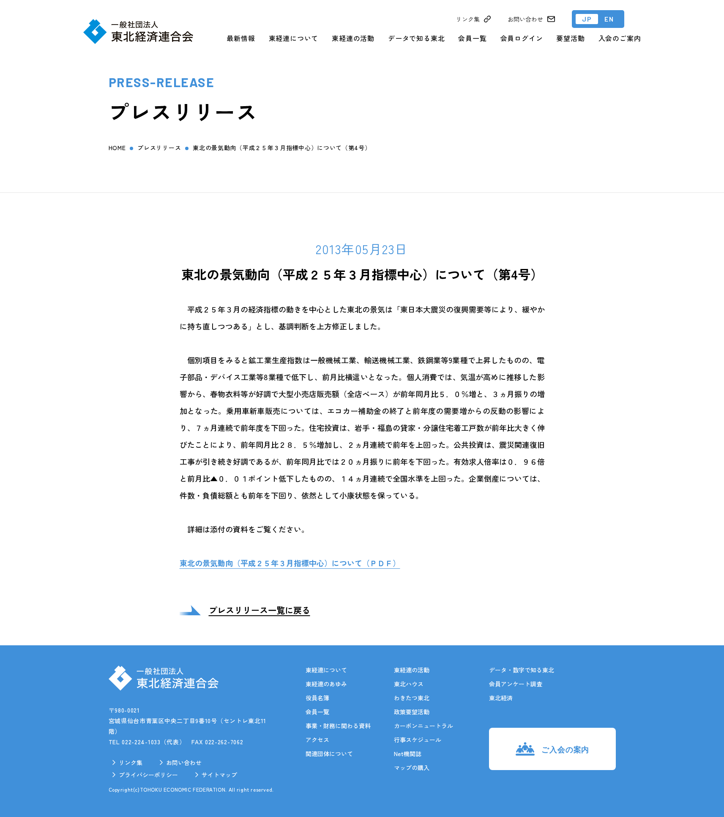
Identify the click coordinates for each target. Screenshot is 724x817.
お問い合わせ (184, 762)
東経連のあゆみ (326, 684)
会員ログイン (521, 38)
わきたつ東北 (411, 698)
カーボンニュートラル (423, 725)
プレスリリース (159, 147)
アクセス (317, 739)
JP (587, 19)
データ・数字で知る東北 (521, 670)
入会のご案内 (619, 38)
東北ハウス (408, 684)
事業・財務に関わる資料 (338, 725)
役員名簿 (317, 698)
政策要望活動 (411, 711)
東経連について (294, 38)
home (117, 147)
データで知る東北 (416, 38)
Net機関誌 (407, 753)
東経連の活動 (353, 38)
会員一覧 (472, 38)
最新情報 (241, 38)
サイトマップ (219, 774)
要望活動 (570, 38)
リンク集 (130, 762)
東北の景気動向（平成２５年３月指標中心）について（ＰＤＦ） (290, 562)
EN (609, 19)
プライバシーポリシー (148, 774)
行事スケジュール (417, 739)
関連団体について (329, 753)
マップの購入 (411, 767)
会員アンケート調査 (515, 684)
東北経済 (501, 698)
